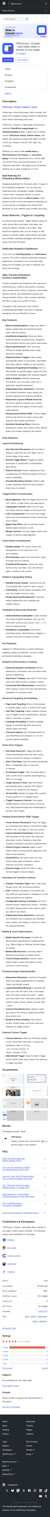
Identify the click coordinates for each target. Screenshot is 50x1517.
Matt (5, 1466)
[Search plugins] (27, 19)
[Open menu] (46, 3)
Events (29, 1446)
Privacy (5, 1434)
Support (8, 93)
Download (8, 60)
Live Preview (22, 60)
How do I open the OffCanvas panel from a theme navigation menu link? (18, 1177)
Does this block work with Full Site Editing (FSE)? (13, 1159)
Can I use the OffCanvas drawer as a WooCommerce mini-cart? (16, 1168)
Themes (29, 1425)
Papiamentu (13, 1485)
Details (8, 69)
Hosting (5, 1430)
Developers (7, 1450)
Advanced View (9, 1328)
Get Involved (31, 1441)
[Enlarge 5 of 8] (21, 1101)
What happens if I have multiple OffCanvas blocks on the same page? (18, 1195)
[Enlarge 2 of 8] (44, 1077)
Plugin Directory (8, 11)
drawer (33, 1317)
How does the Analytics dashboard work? (20, 1213)
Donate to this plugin (11, 1407)
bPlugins (22, 53)
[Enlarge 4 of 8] (44, 1089)
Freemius (11, 1272)
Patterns (29, 1434)
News (4, 1425)
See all (45, 1368)
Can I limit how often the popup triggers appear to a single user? (15, 1186)
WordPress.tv (9, 1454)
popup (35, 1321)
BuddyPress (8, 1474)
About (4, 1421)
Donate (30, 1450)
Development (10, 87)
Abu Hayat (11, 1248)
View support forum (10, 1386)
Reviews (8, 75)
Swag (29, 1454)
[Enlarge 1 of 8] (21, 1077)
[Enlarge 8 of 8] (44, 1113)
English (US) (43, 1311)
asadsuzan (11, 1264)
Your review (7, 1368)
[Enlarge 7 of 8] (21, 1113)
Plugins (29, 1430)
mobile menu (42, 1317)
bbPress (7, 1470)
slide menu (43, 1321)
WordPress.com (10, 1462)
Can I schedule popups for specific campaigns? (12, 1204)
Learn (4, 1441)
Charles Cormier (14, 1256)
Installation (9, 81)
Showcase (30, 1421)
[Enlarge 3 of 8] (21, 1089)
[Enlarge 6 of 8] (44, 1101)
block (27, 1317)
